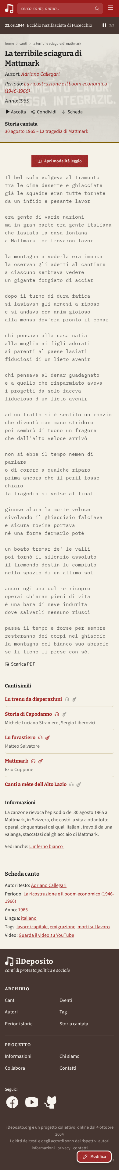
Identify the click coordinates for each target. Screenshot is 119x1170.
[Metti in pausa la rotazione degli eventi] (104, 26)
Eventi (66, 1000)
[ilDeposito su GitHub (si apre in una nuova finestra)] (51, 1103)
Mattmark (16, 761)
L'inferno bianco (46, 846)
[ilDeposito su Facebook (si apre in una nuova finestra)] (12, 1103)
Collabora (15, 1068)
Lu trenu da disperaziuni (33, 699)
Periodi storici (19, 1023)
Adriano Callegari (40, 74)
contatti (80, 1148)
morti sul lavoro (94, 926)
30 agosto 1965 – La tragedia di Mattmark (46, 131)
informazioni (43, 1148)
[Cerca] (97, 8)
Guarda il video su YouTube (46, 935)
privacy (63, 1148)
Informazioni (18, 1056)
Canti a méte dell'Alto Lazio (36, 784)
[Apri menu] (110, 8)
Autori (11, 1012)
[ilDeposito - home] (9, 8)
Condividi (46, 112)
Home (9, 43)
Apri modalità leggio (63, 161)
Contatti (68, 1068)
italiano (29, 918)
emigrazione (62, 926)
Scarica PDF (23, 664)
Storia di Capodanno (28, 714)
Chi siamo (70, 1056)
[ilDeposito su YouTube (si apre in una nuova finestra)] (31, 1103)
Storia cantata (74, 1023)
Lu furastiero (20, 737)
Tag (63, 1012)
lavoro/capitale (32, 926)
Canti (23, 43)
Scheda (75, 112)
